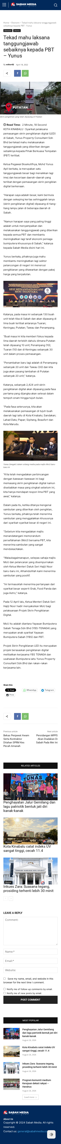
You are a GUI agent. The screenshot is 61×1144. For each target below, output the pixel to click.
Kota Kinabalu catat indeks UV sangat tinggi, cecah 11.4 (27, 848)
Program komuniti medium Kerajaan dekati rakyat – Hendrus (36, 1083)
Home (6, 22)
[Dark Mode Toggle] (51, 1134)
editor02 (10, 64)
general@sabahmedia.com (33, 1131)
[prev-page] (5, 898)
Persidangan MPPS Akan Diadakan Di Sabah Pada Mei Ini (47, 739)
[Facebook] (17, 73)
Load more (29, 1097)
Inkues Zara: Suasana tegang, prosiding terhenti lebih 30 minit (28, 889)
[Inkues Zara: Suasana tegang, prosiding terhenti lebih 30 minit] (30, 871)
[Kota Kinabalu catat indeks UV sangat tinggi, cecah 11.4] (30, 830)
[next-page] (11, 898)
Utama (17, 30)
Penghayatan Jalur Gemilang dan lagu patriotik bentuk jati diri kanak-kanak (29, 806)
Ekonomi (15, 22)
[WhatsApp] (25, 73)
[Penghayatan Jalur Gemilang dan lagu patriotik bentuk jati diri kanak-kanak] (30, 786)
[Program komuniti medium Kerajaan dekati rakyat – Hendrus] (11, 1084)
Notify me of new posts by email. (24, 993)
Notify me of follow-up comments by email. (30, 989)
